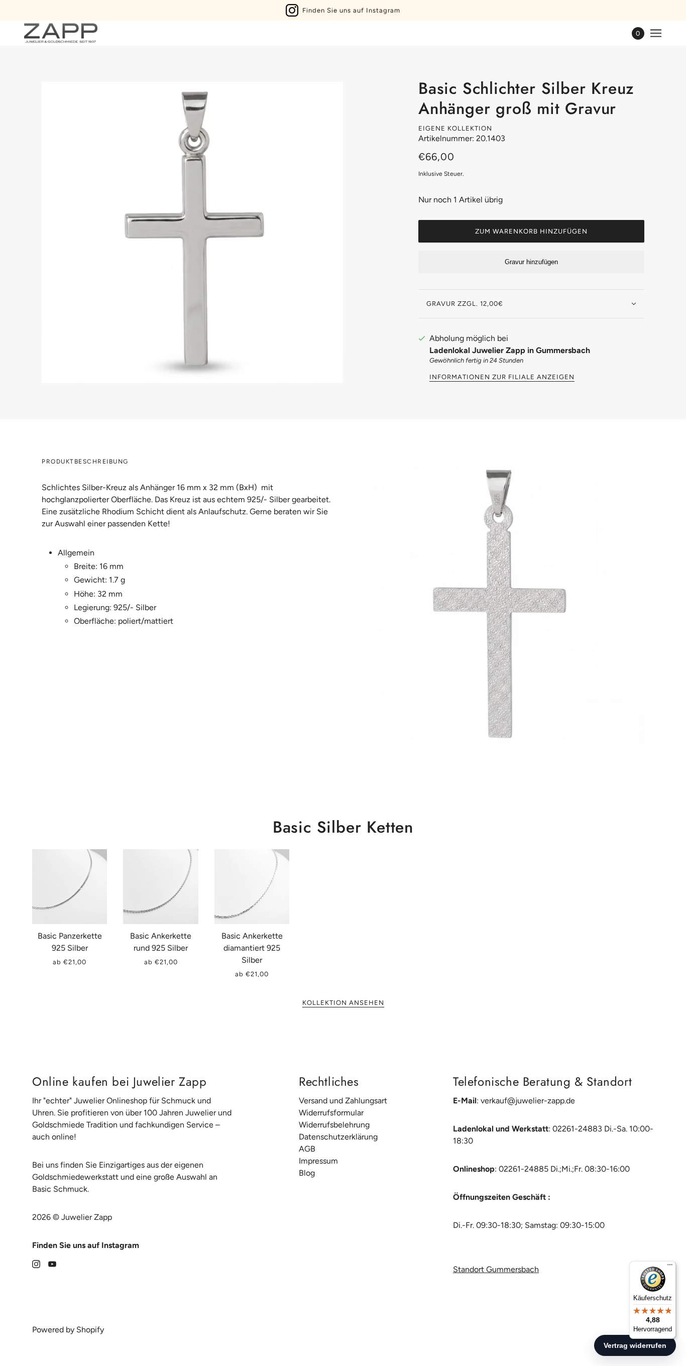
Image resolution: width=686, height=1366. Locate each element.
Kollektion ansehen (343, 1002)
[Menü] (670, 1267)
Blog (307, 1173)
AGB (307, 1149)
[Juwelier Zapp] (60, 33)
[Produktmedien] (497, 602)
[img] (36, 1264)
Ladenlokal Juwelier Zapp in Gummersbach (509, 350)
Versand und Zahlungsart (343, 1100)
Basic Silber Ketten (343, 827)
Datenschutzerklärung (338, 1137)
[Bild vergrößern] (192, 232)
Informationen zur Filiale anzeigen (502, 377)
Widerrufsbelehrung (334, 1124)
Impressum (318, 1161)
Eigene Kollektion (455, 128)
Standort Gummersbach (496, 1269)
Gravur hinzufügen (531, 262)
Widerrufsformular (331, 1112)
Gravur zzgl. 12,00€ (464, 303)
